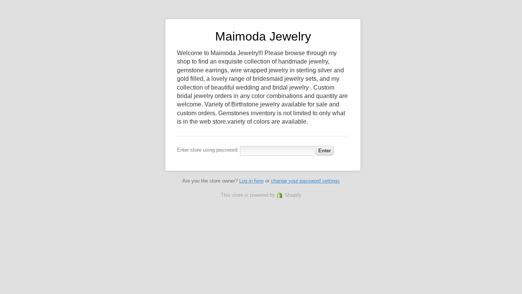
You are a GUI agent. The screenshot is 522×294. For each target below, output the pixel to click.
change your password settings (305, 181)
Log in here (251, 181)
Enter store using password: (208, 150)
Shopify (293, 195)
